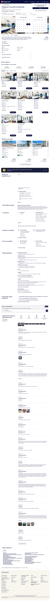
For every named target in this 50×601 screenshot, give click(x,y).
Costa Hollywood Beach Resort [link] (8, 564)
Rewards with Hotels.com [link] (44, 581)
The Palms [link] (4, 552)
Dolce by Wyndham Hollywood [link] (8, 559)
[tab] (4, 550)
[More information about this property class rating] (4, 8)
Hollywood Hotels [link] (17, 567)
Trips (42, 1)
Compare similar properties (26, 164)
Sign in (48, 1)
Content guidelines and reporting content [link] (34, 582)
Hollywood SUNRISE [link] (28, 560)
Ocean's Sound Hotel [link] (28, 558)
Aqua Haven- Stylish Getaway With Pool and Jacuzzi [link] (11, 560)
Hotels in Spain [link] (4, 585)
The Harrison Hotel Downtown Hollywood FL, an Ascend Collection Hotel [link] (12, 555)
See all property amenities (22, 237)
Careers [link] (42, 578)
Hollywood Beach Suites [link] (29, 559)
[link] (40, 14)
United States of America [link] (7, 567)
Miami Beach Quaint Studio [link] (29, 561)
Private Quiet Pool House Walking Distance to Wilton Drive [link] (12, 558)
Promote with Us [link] (23, 582)
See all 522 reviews (5, 43)
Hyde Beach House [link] (28, 553)
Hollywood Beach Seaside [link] (7, 563)
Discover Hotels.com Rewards (40, 10)
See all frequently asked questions (23, 301)
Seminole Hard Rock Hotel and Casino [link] (9, 557)
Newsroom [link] (22, 579)
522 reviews (4, 320)
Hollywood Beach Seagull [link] (7, 562)
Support (38, 1)
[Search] (47, 311)
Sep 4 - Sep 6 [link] (43, 67)
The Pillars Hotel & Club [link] (7, 556)
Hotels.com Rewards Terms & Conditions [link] (35, 584)
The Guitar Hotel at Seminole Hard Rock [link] (31, 552)
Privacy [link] (32, 578)
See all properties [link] (6, 4)
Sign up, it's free (45, 170)
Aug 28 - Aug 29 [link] (6, 67)
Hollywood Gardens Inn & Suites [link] (30, 557)
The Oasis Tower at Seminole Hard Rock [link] (9, 553)
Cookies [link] (32, 580)
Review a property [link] (14, 581)
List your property (32, 1)
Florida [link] (13, 567)
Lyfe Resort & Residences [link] (29, 563)
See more (19, 202)
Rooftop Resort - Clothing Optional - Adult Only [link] (33, 562)
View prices (13, 88)
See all (3, 52)
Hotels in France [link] (4, 582)
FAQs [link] (12, 578)
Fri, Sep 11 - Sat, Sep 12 (22, 14)
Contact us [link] (12, 580)
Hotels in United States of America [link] (5, 579)
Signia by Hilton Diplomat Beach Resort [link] (31, 556)
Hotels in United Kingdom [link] (5, 590)
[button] (21, 22)
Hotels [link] (2, 567)
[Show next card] (48, 151)
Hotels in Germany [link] (4, 591)
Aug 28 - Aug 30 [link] (31, 67)
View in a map (20, 188)
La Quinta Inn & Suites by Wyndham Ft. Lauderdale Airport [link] (34, 554)
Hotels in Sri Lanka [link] (4, 588)
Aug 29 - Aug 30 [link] (19, 67)
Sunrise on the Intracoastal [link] (7, 561)
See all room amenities (21, 247)
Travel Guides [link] (43, 580)
